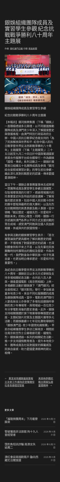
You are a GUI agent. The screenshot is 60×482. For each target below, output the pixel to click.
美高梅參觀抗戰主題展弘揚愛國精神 (45, 382)
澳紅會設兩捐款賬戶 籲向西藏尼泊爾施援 (21, 458)
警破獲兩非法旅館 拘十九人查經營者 (21, 433)
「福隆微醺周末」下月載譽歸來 (21, 420)
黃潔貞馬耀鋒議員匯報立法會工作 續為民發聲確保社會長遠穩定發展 (19, 382)
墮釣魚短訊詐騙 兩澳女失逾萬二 (20, 446)
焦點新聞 (32, 48)
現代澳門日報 (16, 48)
